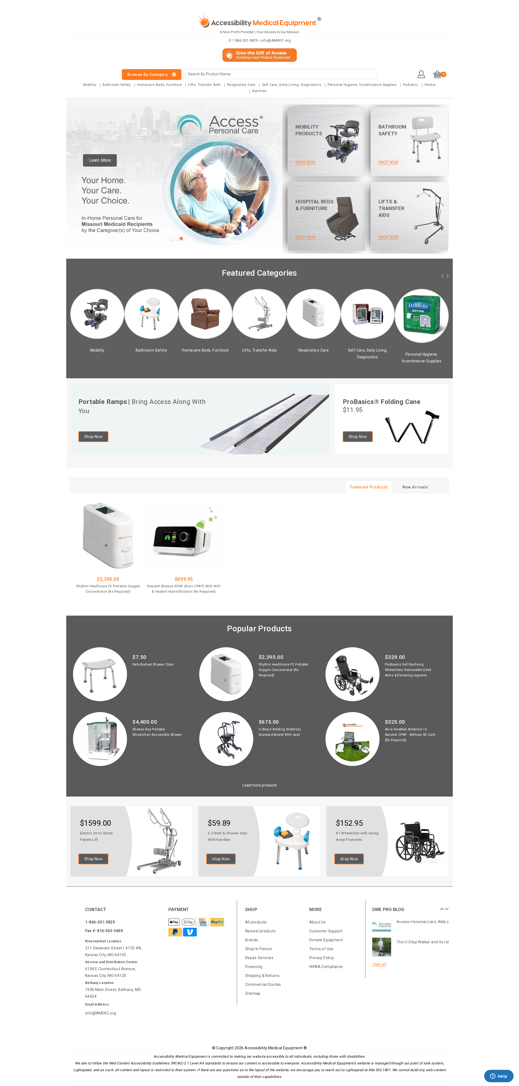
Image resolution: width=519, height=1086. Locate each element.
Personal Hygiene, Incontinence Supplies (362, 85)
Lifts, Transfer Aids (204, 85)
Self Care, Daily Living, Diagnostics (291, 85)
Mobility (89, 85)
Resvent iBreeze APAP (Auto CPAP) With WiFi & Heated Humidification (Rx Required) (184, 588)
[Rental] (424, 314)
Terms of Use (321, 949)
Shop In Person (258, 949)
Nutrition (259, 91)
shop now (221, 859)
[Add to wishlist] (123, 600)
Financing (253, 966)
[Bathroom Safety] (99, 314)
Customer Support (325, 931)
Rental (430, 85)
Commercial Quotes (263, 984)
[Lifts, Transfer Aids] (208, 314)
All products (256, 922)
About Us (317, 922)
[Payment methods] (182, 922)
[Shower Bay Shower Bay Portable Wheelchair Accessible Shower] (100, 739)
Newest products (260, 931)
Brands (251, 940)
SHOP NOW (305, 162)
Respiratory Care (241, 85)
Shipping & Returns (262, 975)
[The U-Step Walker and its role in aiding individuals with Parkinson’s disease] (381, 929)
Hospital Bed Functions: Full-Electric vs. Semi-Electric (444, 945)
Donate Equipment (326, 940)
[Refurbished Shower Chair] (100, 674)
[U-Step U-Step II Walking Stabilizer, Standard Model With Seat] (226, 739)
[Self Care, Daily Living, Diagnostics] (316, 314)
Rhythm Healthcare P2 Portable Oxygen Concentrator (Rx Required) (108, 588)
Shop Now (93, 436)
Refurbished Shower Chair (153, 664)
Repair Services (259, 958)
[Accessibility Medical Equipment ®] (91, 71)
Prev (441, 907)
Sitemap (253, 993)
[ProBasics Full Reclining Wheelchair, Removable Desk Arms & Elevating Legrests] (352, 674)
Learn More (100, 160)
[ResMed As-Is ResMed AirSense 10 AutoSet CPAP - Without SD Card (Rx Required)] (352, 739)
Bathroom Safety (117, 85)
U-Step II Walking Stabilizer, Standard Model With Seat (280, 732)
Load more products (259, 785)
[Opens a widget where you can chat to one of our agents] (499, 1076)
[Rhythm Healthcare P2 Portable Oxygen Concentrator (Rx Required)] (108, 535)
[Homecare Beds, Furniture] (154, 314)
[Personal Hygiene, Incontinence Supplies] (370, 315)
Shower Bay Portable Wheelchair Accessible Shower (157, 732)
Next (446, 907)
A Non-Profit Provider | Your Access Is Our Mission (259, 32)
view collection (99, 357)
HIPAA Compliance (326, 966)
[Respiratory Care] (262, 314)
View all (379, 964)
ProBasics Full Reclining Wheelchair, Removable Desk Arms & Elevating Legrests (408, 670)
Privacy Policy (321, 958)
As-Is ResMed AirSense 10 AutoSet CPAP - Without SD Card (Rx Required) (410, 734)
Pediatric (410, 85)
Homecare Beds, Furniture (159, 85)
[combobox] (280, 74)
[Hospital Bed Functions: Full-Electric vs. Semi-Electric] (381, 950)
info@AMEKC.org (100, 1013)
